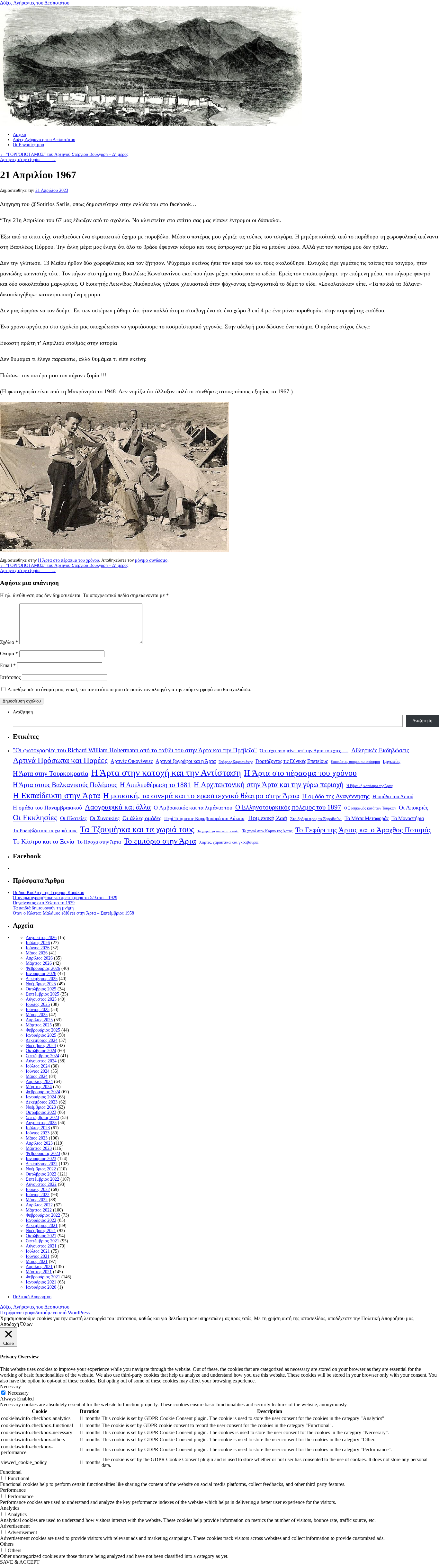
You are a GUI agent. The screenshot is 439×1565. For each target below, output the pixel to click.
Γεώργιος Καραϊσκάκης (236, 762)
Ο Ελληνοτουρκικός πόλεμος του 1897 (288, 807)
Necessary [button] (10, 1386)
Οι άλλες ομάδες (141, 818)
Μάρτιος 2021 (39, 1271)
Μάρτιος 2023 (39, 1148)
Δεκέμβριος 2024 (42, 1040)
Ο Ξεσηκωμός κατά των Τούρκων (370, 808)
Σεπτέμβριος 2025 (42, 994)
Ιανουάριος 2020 (41, 1287)
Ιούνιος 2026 (37, 947)
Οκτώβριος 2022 (41, 1174)
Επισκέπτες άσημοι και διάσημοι (355, 762)
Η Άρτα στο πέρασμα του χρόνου (68, 560)
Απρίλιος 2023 (39, 1143)
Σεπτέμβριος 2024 (42, 1055)
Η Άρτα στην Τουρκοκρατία (50, 773)
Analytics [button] (9, 1508)
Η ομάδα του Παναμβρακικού (47, 807)
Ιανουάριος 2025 (41, 1035)
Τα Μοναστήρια (407, 818)
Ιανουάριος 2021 (41, 1282)
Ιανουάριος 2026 (41, 973)
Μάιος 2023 (37, 1138)
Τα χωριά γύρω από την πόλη (218, 831)
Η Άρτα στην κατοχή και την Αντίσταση (166, 772)
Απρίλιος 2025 (39, 1019)
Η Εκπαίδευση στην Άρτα (56, 795)
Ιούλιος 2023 (38, 1127)
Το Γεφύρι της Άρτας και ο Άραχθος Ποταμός (363, 830)
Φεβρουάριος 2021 (43, 1276)
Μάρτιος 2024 (39, 1086)
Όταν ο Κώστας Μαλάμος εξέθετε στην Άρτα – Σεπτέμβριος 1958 (73, 913)
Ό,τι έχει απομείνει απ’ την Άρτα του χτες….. (304, 750)
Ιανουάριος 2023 (41, 1158)
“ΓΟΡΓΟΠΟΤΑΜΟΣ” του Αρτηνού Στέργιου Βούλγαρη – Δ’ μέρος (64, 154)
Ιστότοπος (10, 677)
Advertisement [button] (15, 1526)
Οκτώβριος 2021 (41, 1235)
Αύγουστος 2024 (41, 1061)
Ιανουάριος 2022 (41, 1220)
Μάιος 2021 (37, 1261)
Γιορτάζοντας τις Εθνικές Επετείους (291, 761)
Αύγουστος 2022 (41, 1184)
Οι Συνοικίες (105, 818)
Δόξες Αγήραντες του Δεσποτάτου (34, 2)
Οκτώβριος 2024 (41, 1050)
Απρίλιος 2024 (39, 1081)
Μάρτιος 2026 (39, 963)
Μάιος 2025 (37, 1014)
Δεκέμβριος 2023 (42, 1102)
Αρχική (19, 134)
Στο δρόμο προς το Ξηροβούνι (316, 819)
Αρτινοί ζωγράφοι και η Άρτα (186, 761)
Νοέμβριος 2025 (41, 983)
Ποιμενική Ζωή (267, 817)
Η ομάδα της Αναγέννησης (336, 796)
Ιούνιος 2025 (37, 1009)
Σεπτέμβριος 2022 (42, 1179)
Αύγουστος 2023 (41, 1122)
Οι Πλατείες (73, 818)
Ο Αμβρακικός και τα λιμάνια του (193, 807)
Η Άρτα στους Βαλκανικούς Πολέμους (65, 784)
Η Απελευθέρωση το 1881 (155, 785)
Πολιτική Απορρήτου (32, 1296)
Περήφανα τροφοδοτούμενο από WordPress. (45, 1312)
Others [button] (6, 1544)
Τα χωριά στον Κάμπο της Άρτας (267, 831)
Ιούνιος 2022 (37, 1194)
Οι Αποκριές (413, 807)
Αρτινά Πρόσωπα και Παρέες (60, 760)
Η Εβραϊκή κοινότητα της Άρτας (369, 786)
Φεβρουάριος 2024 (43, 1091)
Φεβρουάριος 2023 (43, 1153)
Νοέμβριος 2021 (41, 1230)
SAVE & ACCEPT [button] (20, 1562)
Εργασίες (391, 761)
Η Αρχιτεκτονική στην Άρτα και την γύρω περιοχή (269, 784)
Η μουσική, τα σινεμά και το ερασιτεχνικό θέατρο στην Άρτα (201, 795)
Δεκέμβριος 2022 (42, 1163)
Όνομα (9, 653)
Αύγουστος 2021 (41, 1246)
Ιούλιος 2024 (38, 1066)
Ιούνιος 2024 (37, 1071)
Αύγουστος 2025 (41, 999)
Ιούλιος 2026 (38, 942)
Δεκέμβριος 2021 (42, 1225)
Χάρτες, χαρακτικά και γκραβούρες (228, 842)
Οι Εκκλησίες (35, 817)
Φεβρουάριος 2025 (43, 1030)
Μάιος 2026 (37, 953)
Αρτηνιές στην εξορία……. (28, 159)
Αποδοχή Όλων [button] (16, 1324)
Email (8, 665)
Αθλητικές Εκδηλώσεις (380, 750)
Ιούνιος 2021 (37, 1256)
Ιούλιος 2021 (38, 1251)
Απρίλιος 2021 (39, 1266)
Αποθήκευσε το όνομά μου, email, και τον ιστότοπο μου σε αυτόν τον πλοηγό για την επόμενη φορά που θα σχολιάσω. (129, 689)
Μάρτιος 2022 (39, 1210)
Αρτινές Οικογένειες (132, 761)
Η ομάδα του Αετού (392, 797)
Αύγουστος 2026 (41, 937)
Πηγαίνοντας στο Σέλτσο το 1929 (44, 902)
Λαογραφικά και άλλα (118, 807)
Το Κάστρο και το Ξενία (43, 841)
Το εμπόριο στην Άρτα (160, 840)
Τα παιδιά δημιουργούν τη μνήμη (43, 908)
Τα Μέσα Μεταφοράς (367, 818)
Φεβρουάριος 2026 (43, 968)
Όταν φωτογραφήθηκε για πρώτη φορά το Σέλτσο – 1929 (65, 897)
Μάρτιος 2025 (39, 1025)
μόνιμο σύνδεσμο (151, 560)
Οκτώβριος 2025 (41, 989)
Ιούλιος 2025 (38, 1004)
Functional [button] (11, 1472)
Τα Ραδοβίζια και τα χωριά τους (45, 830)
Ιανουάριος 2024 (41, 1097)
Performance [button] (13, 1490)
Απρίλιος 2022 (39, 1205)
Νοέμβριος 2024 (41, 1045)
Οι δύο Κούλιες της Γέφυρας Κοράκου (48, 892)
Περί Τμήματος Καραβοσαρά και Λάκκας (204, 818)
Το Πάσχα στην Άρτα (99, 842)
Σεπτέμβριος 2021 (42, 1241)
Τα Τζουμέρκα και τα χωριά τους (137, 829)
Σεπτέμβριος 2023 (42, 1117)
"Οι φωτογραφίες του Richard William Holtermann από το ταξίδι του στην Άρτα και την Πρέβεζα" (135, 750)
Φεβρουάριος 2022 (43, 1215)
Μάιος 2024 (37, 1076)
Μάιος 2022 (37, 1199)
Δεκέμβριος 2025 (42, 978)
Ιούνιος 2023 (37, 1133)
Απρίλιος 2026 (39, 958)
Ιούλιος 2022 (38, 1189)
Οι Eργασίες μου (28, 144)
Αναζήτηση (23, 712)
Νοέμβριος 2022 (41, 1169)
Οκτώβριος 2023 (41, 1112)
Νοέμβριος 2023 (41, 1107)
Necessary (18, 1393)
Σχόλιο (9, 642)
